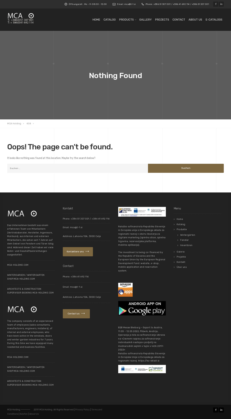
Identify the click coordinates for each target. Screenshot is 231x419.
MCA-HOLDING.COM (18, 265)
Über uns (182, 267)
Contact (179, 19)
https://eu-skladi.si (149, 360)
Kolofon (24, 414)
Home (96, 19)
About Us (34, 414)
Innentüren (186, 245)
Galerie (181, 252)
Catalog (110, 19)
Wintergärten (187, 235)
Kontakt (181, 262)
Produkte (182, 229)
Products (126, 19)
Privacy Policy (82, 409)
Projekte (181, 257)
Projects (162, 19)
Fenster (184, 240)
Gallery (145, 19)
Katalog (181, 224)
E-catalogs (214, 19)
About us (195, 19)
